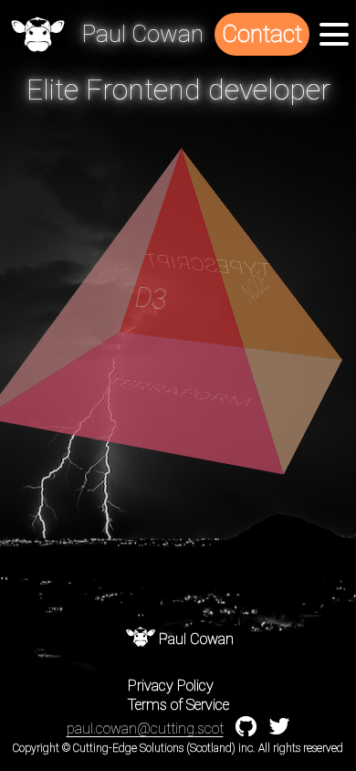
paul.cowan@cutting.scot (145, 728)
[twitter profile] (279, 730)
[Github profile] (246, 732)
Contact (262, 34)
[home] (38, 34)
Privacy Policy (171, 685)
